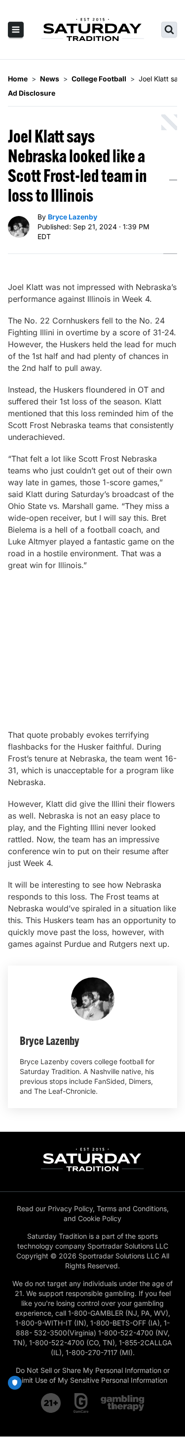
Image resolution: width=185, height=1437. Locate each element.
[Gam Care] (81, 1403)
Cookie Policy (99, 1218)
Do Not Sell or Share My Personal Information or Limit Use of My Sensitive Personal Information (93, 1375)
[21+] (51, 1403)
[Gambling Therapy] (123, 1403)
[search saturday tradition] (169, 29)
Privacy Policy (70, 1208)
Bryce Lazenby (72, 217)
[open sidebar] (16, 29)
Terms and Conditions (132, 1208)
